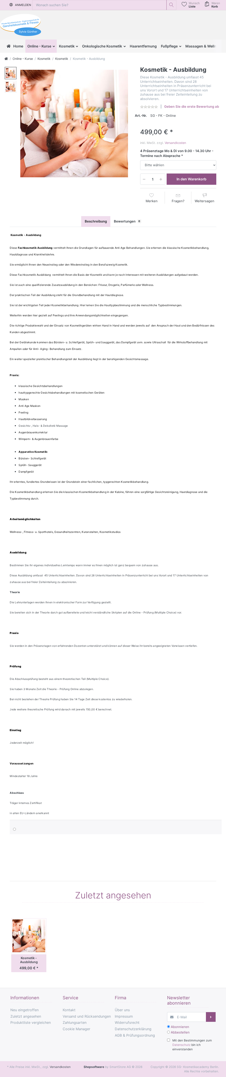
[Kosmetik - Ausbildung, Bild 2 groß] (10, 87)
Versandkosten (175, 143)
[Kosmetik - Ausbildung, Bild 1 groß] (10, 73)
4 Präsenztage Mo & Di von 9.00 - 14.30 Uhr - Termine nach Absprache (176, 153)
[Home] (6, 58)
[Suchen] (171, 5)
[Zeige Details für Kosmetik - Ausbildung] (28, 935)
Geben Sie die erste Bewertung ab (191, 106)
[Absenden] (211, 1017)
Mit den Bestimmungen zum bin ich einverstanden (192, 1045)
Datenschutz (181, 1045)
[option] (74, 123)
